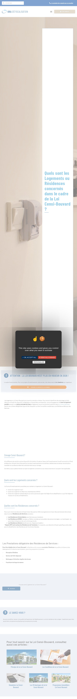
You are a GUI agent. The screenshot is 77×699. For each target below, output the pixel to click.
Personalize (39, 362)
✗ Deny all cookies (47, 357)
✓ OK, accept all (29, 357)
